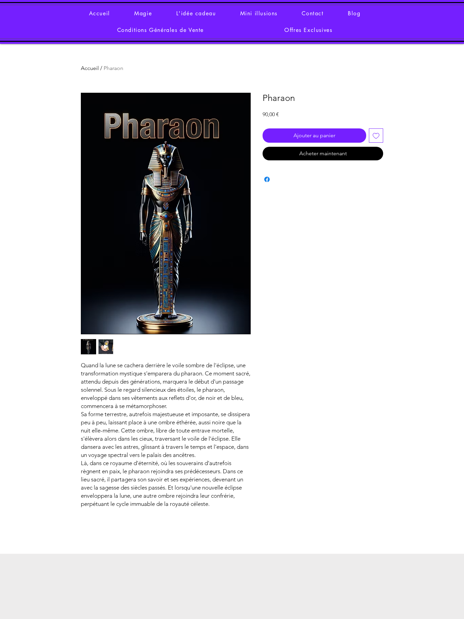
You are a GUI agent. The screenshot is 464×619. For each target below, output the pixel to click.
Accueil (90, 68)
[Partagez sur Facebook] (267, 179)
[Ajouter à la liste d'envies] (376, 135)
